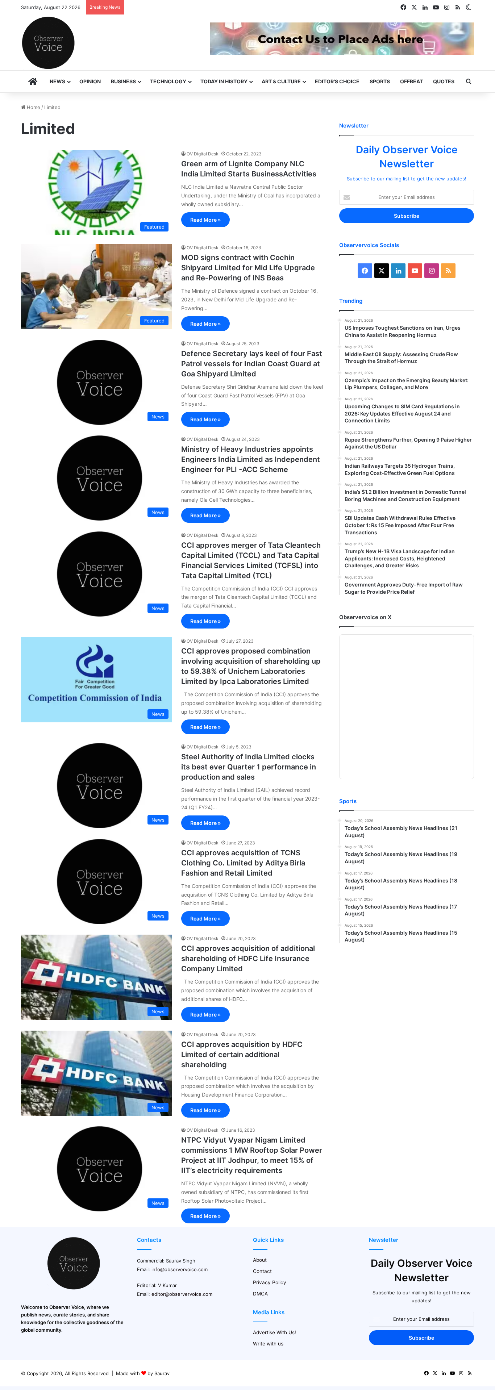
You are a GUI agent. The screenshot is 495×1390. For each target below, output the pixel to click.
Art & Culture (281, 81)
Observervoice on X (365, 617)
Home (32, 107)
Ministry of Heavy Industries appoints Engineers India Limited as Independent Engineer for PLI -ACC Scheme (250, 459)
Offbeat (411, 81)
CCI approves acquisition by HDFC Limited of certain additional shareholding (242, 1054)
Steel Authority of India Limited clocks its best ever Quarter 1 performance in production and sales (248, 766)
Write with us (268, 1344)
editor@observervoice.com (181, 1294)
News (57, 81)
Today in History (224, 81)
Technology (168, 81)
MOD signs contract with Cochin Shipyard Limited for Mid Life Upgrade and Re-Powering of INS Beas (248, 267)
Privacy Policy (269, 1282)
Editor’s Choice (337, 81)
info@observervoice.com (179, 1269)
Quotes (443, 81)
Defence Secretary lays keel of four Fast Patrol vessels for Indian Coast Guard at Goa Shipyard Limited (251, 363)
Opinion (90, 81)
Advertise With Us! (274, 1332)
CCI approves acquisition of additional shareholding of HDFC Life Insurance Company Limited (248, 958)
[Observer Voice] (48, 43)
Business (123, 81)
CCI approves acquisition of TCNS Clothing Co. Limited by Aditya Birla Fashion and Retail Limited (243, 862)
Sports (380, 81)
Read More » (205, 220)
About (260, 1260)
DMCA (260, 1294)
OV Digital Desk (203, 153)
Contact (262, 1271)
